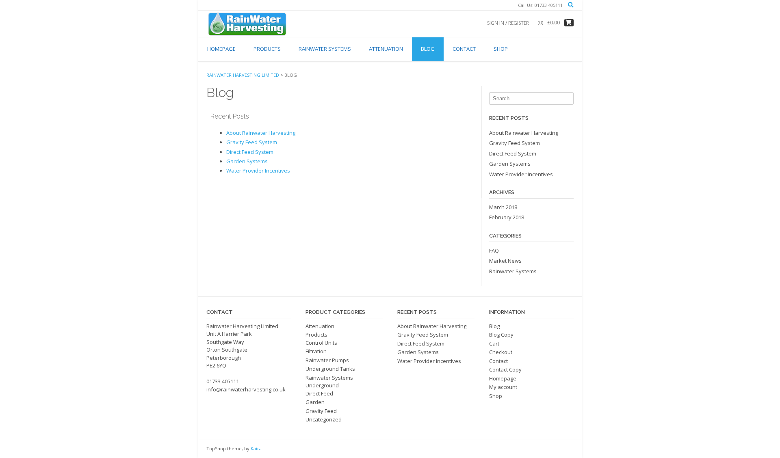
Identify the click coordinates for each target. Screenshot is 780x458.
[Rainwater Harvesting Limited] (247, 24)
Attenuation (386, 48)
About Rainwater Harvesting (260, 132)
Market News (505, 260)
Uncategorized (324, 419)
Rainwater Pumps (327, 360)
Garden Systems (247, 161)
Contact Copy (505, 369)
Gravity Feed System (251, 142)
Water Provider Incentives (258, 170)
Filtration (316, 351)
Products (267, 48)
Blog (428, 48)
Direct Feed (319, 393)
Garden (315, 402)
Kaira (256, 448)
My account (503, 387)
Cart (494, 343)
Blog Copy (501, 334)
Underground (322, 385)
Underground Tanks (330, 368)
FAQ (494, 250)
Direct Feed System (249, 152)
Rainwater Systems (325, 48)
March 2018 (503, 207)
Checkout (500, 352)
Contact (464, 48)
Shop (501, 48)
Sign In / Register (508, 23)
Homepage (221, 48)
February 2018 (506, 217)
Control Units (321, 342)
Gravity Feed (321, 411)
